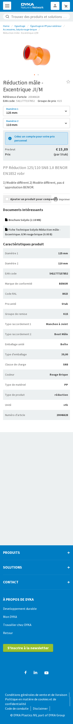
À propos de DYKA (18, 599)
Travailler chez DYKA (17, 625)
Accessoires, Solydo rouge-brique (20, 29)
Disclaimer (40, 708)
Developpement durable (20, 609)
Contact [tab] (10, 582)
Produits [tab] (11, 552)
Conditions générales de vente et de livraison (36, 695)
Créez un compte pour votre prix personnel (34, 138)
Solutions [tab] (12, 567)
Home (6, 25)
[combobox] (36, 16)
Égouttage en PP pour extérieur (45, 25)
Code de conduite (17, 708)
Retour (8, 633)
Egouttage (20, 25)
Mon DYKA (10, 617)
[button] (34, 75)
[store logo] (32, 5)
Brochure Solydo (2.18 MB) (25, 220)
